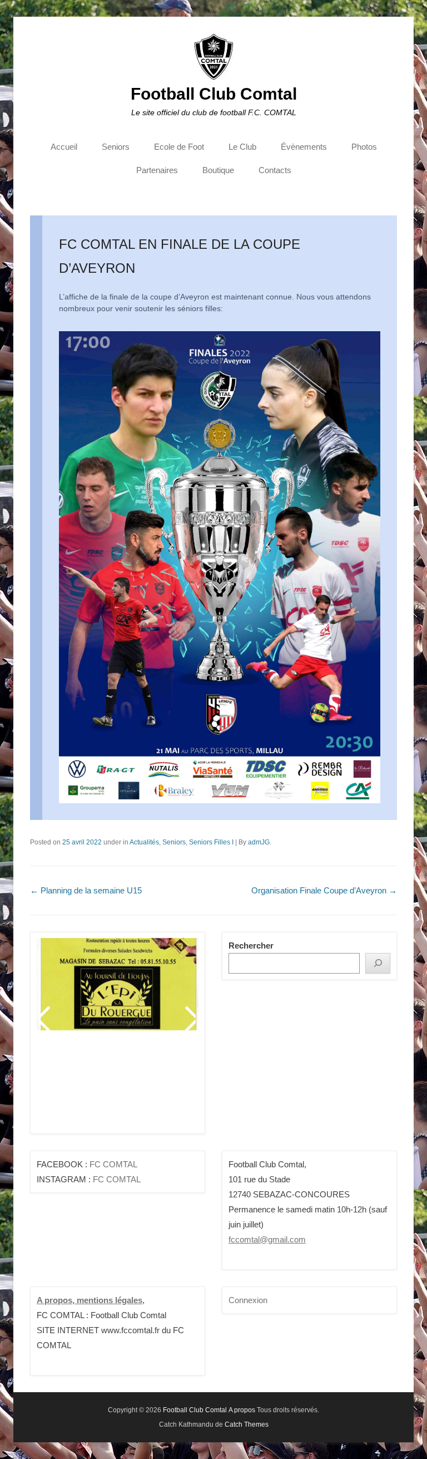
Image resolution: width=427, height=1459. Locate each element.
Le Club (242, 146)
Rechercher (251, 945)
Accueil (64, 146)
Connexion (248, 1300)
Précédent (45, 1019)
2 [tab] (77, 1086)
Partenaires (157, 170)
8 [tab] (161, 1086)
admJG (259, 842)
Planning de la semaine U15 (86, 890)
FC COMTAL (113, 1164)
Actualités (144, 842)
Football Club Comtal (214, 94)
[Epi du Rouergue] (117, 984)
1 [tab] (63, 1086)
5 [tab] (119, 1086)
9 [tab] (175, 1086)
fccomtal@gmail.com (267, 1239)
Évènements (304, 146)
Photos (364, 146)
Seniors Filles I (211, 842)
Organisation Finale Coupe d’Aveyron (324, 890)
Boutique (218, 170)
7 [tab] (147, 1086)
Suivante (189, 1019)
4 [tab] (105, 1086)
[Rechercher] (377, 963)
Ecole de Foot (179, 146)
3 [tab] (91, 1086)
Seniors (116, 146)
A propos (242, 1410)
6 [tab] (133, 1086)
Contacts (275, 170)
